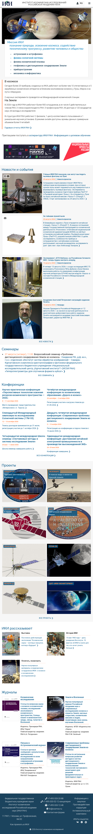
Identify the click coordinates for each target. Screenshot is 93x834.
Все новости (45, 342)
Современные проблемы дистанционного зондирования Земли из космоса (77, 746)
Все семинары (45, 375)
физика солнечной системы (28, 58)
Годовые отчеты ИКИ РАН (17, 127)
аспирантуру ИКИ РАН (41, 135)
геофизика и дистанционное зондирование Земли (40, 65)
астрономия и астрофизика (28, 54)
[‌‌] (77, 822)
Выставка (25, 633)
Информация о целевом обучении (72, 135)
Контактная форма (55, 812)
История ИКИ (71, 633)
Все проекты (45, 618)
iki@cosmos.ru (55, 809)
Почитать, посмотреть (31, 661)
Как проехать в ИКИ (19, 824)
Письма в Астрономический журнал (33, 744)
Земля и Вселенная (74, 697)
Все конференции (45, 455)
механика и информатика (27, 73)
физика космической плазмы (29, 61)
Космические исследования (27, 698)
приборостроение (23, 69)
